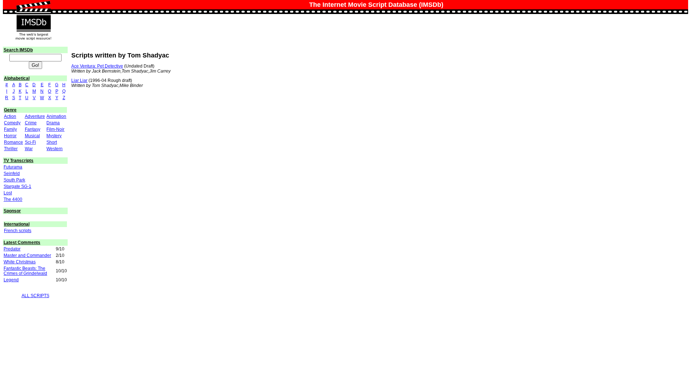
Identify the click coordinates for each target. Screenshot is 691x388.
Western (54, 148)
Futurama (13, 167)
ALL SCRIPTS (35, 295)
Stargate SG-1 (17, 186)
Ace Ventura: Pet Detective (97, 66)
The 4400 (13, 199)
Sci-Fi (30, 142)
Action (10, 116)
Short (51, 142)
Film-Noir (55, 129)
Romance (13, 142)
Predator (12, 248)
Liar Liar (79, 80)
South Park (14, 180)
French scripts (17, 230)
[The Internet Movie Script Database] (33, 7)
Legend (11, 279)
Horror (10, 135)
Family (10, 129)
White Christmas (20, 261)
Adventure (35, 116)
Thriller (11, 148)
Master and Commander (27, 255)
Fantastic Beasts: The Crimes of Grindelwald (25, 271)
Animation (56, 116)
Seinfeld (12, 173)
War (29, 148)
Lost (8, 192)
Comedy (12, 122)
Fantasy (32, 129)
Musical (32, 135)
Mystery (54, 135)
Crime (31, 122)
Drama (53, 122)
